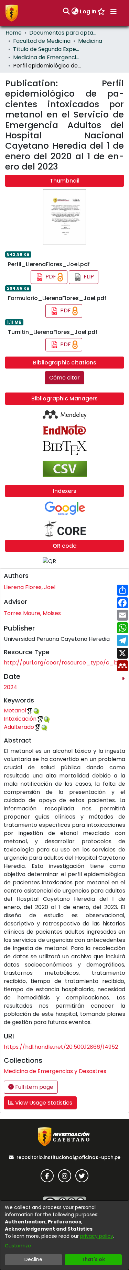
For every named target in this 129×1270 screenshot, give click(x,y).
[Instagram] (64, 1175)
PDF (50, 277)
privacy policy (96, 1236)
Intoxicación (20, 719)
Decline (33, 1259)
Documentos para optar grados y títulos (63, 33)
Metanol (15, 710)
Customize (18, 1245)
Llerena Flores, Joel (29, 587)
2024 (10, 687)
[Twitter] (81, 1175)
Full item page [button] (33, 1087)
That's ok (93, 1259)
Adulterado (19, 727)
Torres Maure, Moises (32, 613)
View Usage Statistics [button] (43, 1103)
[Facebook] (47, 1175)
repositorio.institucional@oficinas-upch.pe (68, 1157)
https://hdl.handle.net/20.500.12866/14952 (61, 1047)
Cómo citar (64, 378)
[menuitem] (75, 12)
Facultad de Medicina (42, 41)
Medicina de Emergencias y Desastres (47, 57)
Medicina (90, 41)
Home (14, 33)
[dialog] (64, 1235)
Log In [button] (88, 11)
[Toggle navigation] (113, 11)
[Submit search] (66, 12)
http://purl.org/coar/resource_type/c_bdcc (66, 663)
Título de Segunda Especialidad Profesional (47, 49)
